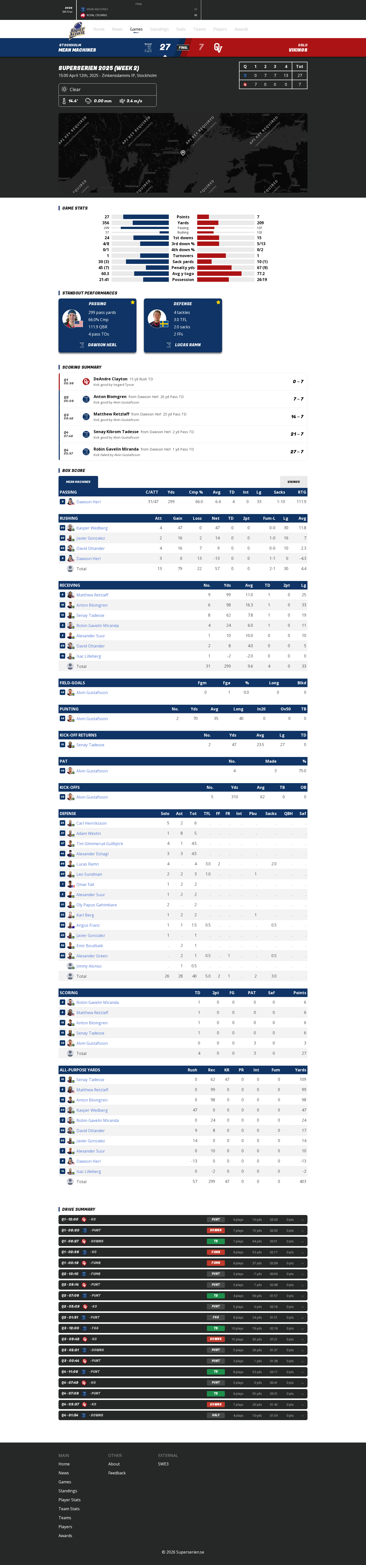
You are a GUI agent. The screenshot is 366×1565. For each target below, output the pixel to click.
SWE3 (163, 1464)
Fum (276, 1070)
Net (216, 518)
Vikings (294, 482)
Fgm (202, 683)
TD (232, 492)
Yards (300, 1070)
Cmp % (196, 492)
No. (207, 585)
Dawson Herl (147, 396)
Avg (217, 492)
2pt (246, 518)
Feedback (117, 1473)
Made (271, 761)
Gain (177, 518)
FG (232, 992)
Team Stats (69, 1508)
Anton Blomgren (110, 396)
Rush (192, 1070)
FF (218, 813)
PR (241, 1070)
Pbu (253, 813)
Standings (68, 1491)
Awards (65, 1535)
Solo (165, 813)
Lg (258, 492)
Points (300, 992)
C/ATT (152, 492)
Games (65, 1482)
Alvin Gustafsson (126, 402)
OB (303, 787)
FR (228, 813)
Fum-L (269, 518)
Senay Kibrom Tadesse (116, 431)
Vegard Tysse (123, 384)
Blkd (302, 683)
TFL (207, 813)
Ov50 (286, 709)
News (64, 1473)
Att (158, 518)
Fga (226, 683)
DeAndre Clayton (110, 379)
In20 (261, 709)
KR (226, 1070)
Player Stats (70, 1500)
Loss (197, 518)
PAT (252, 992)
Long (274, 683)
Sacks (279, 492)
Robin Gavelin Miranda (116, 449)
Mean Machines (78, 482)
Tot (193, 813)
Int (246, 492)
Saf (303, 813)
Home (64, 1464)
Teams (65, 1517)
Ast (179, 813)
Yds (171, 492)
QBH (288, 813)
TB (303, 709)
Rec (211, 1070)
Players (65, 1526)
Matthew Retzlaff (111, 414)
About (114, 1464)
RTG (302, 492)
